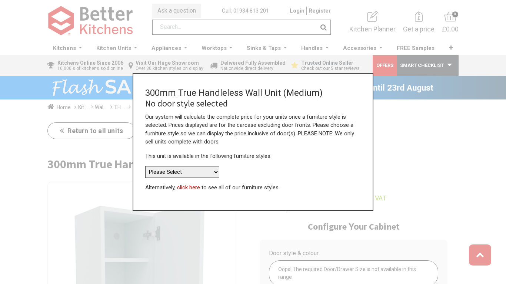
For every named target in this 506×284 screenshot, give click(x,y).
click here (188, 187)
